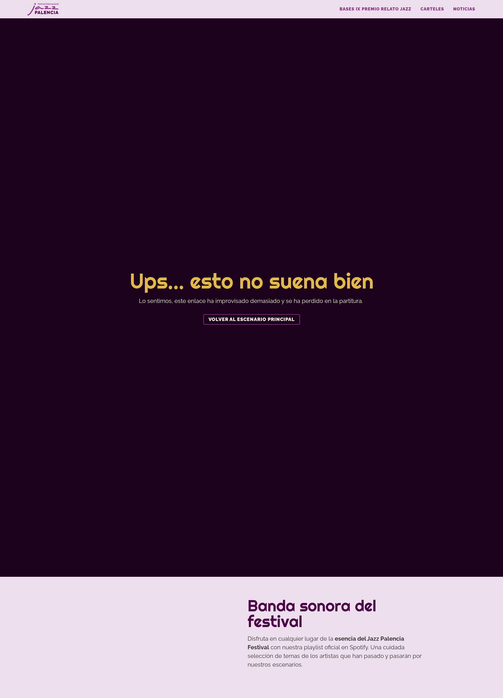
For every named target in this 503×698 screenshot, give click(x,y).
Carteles (432, 9)
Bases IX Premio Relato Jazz (375, 9)
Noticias (464, 9)
